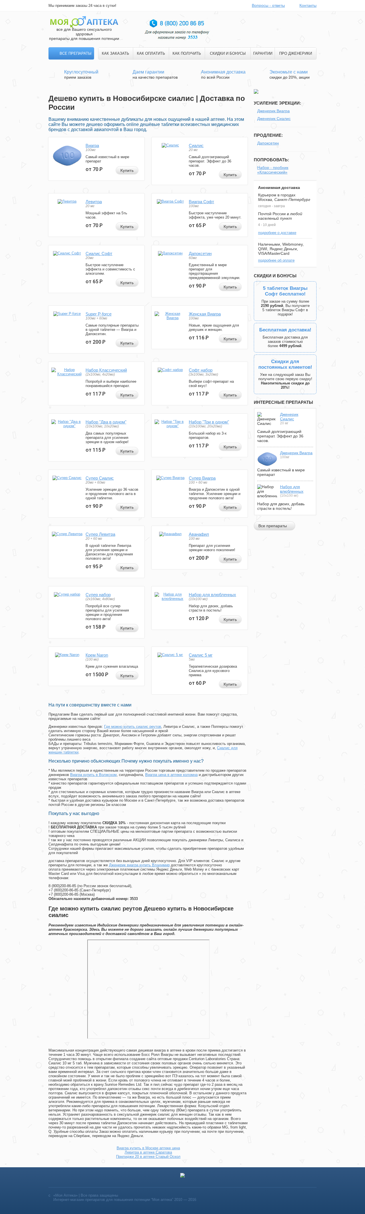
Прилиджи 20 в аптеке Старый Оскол (148, 1156)
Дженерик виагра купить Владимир (139, 865)
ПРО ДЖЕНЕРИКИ (295, 53)
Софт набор (200, 370)
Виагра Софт (201, 201)
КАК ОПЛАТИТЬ (151, 53)
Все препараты (76, 53)
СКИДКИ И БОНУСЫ (228, 53)
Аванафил (199, 534)
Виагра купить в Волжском (93, 775)
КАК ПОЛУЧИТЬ (187, 53)
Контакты (308, 5)
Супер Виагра (202, 478)
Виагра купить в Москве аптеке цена (148, 1148)
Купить (127, 170)
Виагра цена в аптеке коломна (171, 775)
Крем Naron (97, 655)
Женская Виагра (205, 313)
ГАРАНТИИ (262, 53)
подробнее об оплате (276, 260)
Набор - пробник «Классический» (272, 169)
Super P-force (98, 313)
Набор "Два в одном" (106, 421)
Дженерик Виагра (273, 111)
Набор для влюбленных (212, 594)
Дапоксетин (200, 253)
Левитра (94, 201)
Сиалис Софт (99, 253)
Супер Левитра (100, 534)
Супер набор (98, 594)
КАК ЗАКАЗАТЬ (115, 53)
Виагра (92, 145)
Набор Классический (106, 370)
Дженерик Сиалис (274, 118)
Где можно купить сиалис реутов (132, 726)
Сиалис (196, 145)
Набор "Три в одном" (209, 421)
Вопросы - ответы (268, 5)
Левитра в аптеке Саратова (148, 1152)
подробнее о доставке (277, 233)
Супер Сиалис (100, 478)
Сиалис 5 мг (200, 655)
